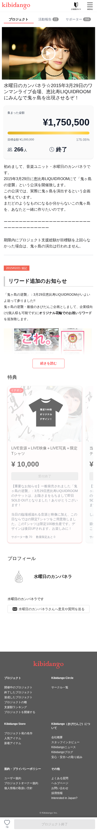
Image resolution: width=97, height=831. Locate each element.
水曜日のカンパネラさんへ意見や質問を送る (52, 609)
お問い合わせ (59, 788)
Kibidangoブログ (62, 752)
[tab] (49, 19)
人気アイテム (12, 738)
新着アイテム (12, 743)
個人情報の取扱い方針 (18, 788)
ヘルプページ (59, 783)
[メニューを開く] (90, 6)
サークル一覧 (59, 687)
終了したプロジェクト (18, 692)
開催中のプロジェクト (18, 687)
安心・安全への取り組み (66, 757)
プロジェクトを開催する (19, 712)
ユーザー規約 (12, 778)
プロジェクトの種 (15, 702)
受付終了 (44, 476)
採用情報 (57, 793)
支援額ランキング (15, 707)
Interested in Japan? (64, 798)
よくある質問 (59, 778)
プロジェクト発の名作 (18, 733)
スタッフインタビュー (65, 742)
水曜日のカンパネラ (53, 576)
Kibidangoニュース (63, 747)
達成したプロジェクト (18, 697)
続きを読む (48, 363)
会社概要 (57, 737)
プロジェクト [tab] (18, 19)
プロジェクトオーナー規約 (21, 783)
